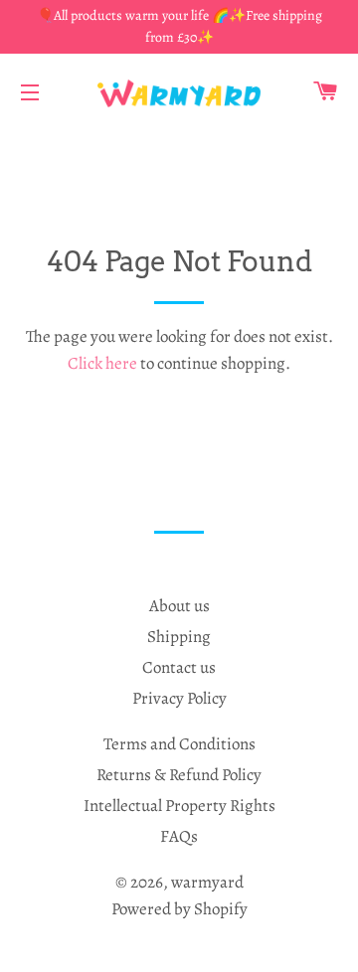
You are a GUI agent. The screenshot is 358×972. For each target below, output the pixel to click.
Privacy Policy (179, 698)
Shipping (179, 636)
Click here (102, 363)
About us (179, 605)
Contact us (179, 667)
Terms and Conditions (179, 743)
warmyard (207, 882)
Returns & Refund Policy (179, 774)
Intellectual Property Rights (179, 805)
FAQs (179, 836)
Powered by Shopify (179, 908)
